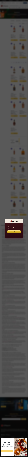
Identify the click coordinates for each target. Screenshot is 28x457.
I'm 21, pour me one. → (14, 231)
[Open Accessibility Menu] (26, 455)
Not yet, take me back (14, 233)
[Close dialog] (26, 438)
